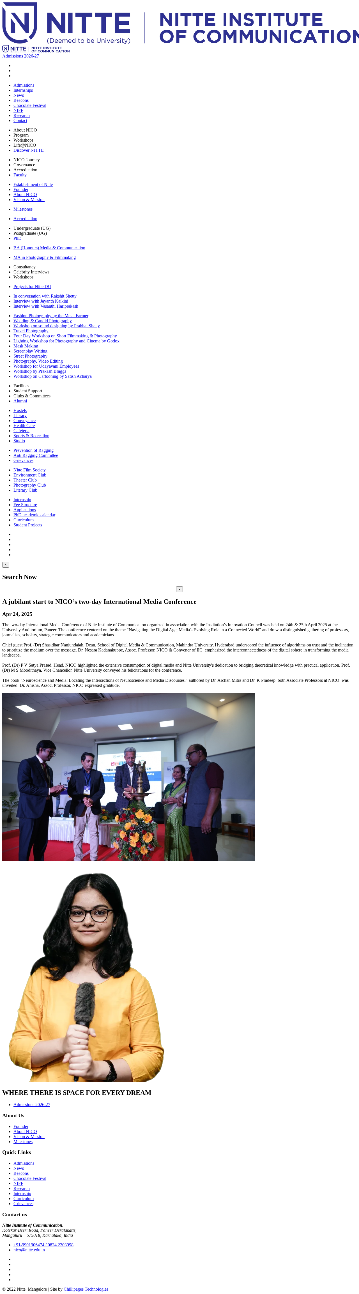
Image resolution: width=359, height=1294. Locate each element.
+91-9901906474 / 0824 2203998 (43, 1244)
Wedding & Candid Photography (42, 320)
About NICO (25, 194)
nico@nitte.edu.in (29, 1249)
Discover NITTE (28, 150)
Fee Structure (25, 504)
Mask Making (25, 346)
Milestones (23, 209)
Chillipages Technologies (86, 1289)
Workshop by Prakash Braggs (39, 371)
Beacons (21, 100)
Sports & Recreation (31, 435)
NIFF (18, 110)
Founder (20, 189)
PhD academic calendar (34, 514)
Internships (23, 90)
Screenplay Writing (30, 351)
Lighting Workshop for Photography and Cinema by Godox (66, 341)
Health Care (24, 425)
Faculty (20, 174)
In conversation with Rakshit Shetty (45, 296)
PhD (17, 238)
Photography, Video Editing (38, 361)
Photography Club (29, 485)
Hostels (20, 410)
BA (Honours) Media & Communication (49, 247)
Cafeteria (21, 430)
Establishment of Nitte (33, 184)
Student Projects (27, 524)
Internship (22, 499)
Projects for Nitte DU (32, 286)
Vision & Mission (29, 199)
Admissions (23, 85)
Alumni (20, 401)
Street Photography (30, 356)
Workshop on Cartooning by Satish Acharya (52, 376)
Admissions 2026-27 (20, 56)
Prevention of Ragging (33, 450)
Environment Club (29, 475)
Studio (19, 440)
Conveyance (24, 420)
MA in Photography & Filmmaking (44, 257)
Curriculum (23, 519)
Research (21, 115)
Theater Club (25, 480)
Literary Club (25, 490)
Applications (24, 509)
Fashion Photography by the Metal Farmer (50, 315)
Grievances (23, 460)
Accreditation (25, 218)
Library (20, 415)
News (18, 95)
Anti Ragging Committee (35, 455)
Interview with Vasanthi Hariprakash (45, 306)
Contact (20, 120)
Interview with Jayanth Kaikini (40, 301)
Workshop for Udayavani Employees (46, 366)
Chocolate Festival (29, 105)
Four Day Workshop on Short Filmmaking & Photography (65, 335)
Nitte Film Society (29, 470)
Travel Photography (31, 330)
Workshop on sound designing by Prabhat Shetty (56, 325)
